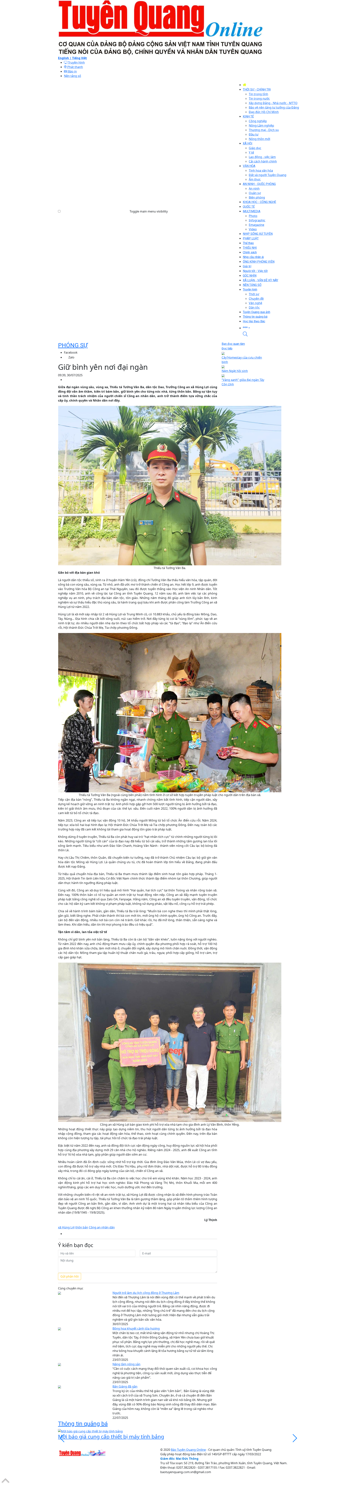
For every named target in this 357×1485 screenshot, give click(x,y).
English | (65, 58)
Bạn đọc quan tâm (233, 344)
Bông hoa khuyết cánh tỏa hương (136, 1328)
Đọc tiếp (227, 348)
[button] (271, 328)
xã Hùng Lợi (66, 1227)
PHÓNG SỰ (73, 345)
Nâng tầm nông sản (126, 1364)
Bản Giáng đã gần (124, 1386)
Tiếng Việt (79, 58)
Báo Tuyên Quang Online (188, 1450)
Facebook (71, 352)
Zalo (71, 357)
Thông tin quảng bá (83, 1423)
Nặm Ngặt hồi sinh (235, 371)
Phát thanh (75, 67)
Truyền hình (76, 62)
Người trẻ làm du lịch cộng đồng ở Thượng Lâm (145, 1293)
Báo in (72, 71)
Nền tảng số (72, 76)
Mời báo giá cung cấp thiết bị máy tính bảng (111, 1436)
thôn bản (81, 1227)
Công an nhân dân (102, 1227)
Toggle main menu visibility (149, 211)
